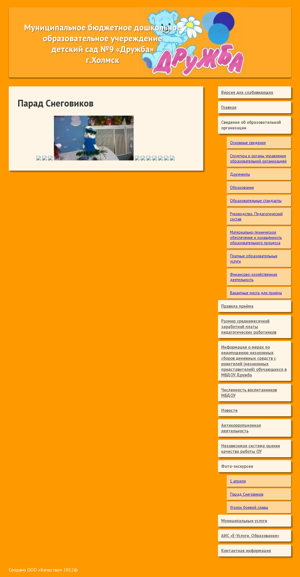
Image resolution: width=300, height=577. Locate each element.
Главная (228, 107)
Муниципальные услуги (244, 520)
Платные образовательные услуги (253, 258)
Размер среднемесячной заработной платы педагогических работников (248, 326)
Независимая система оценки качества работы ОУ (250, 448)
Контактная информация (246, 550)
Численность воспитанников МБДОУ (249, 392)
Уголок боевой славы (249, 507)
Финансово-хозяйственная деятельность (253, 277)
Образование (242, 187)
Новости (229, 410)
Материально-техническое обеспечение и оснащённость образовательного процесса (256, 237)
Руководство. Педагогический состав (256, 216)
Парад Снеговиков (246, 494)
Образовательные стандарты (256, 200)
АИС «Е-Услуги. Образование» (250, 535)
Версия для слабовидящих (247, 92)
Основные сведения (248, 142)
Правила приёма (237, 306)
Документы (240, 174)
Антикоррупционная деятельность (241, 428)
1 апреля (238, 481)
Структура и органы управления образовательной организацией (258, 158)
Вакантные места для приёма (256, 292)
